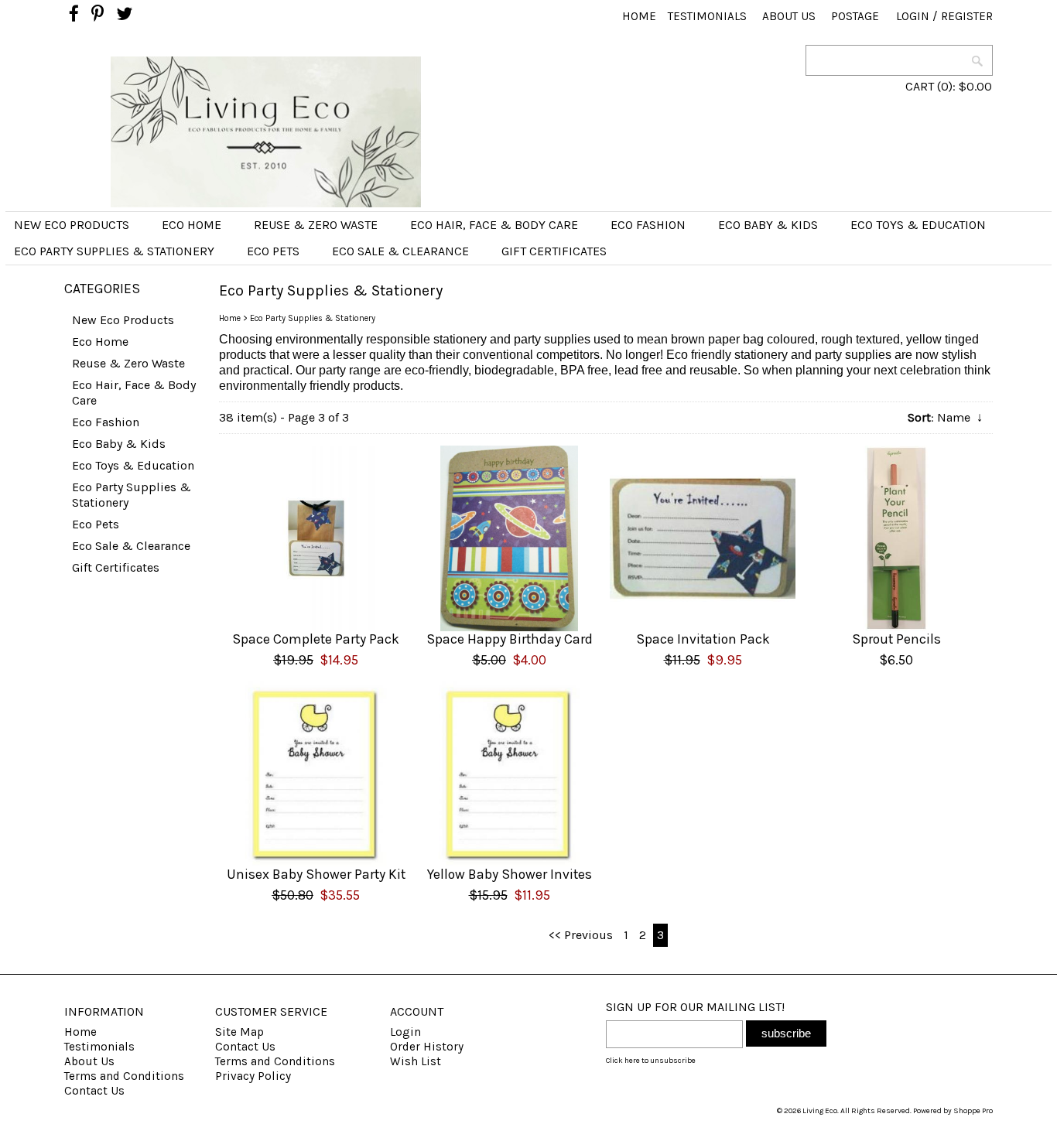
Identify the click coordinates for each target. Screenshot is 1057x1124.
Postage (855, 16)
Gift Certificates (554, 251)
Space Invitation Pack (703, 639)
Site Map (239, 1032)
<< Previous (581, 935)
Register (967, 16)
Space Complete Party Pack (315, 639)
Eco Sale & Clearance (400, 251)
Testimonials (707, 16)
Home (639, 16)
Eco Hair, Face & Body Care (494, 224)
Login (912, 16)
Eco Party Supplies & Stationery (114, 251)
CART (919, 86)
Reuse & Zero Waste (316, 224)
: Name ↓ (945, 417)
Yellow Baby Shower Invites (509, 874)
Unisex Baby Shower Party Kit (316, 874)
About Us (789, 16)
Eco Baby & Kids (768, 224)
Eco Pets (273, 251)
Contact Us (94, 1091)
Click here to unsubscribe (651, 1060)
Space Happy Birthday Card (509, 639)
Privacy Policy (253, 1076)
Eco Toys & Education (918, 224)
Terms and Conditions (124, 1076)
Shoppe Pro (973, 1110)
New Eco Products (71, 224)
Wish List (415, 1061)
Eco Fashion (648, 224)
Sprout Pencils (896, 639)
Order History (427, 1047)
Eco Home (191, 224)
